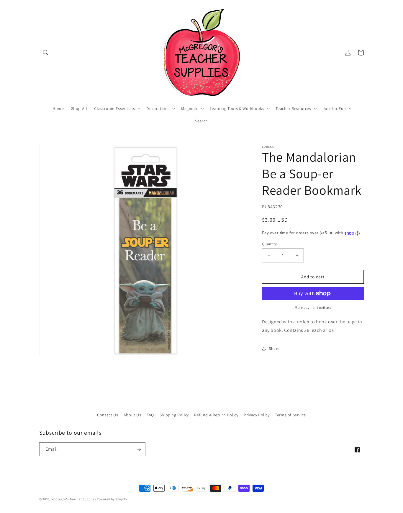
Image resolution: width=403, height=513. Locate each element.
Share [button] (274, 348)
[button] (45, 52)
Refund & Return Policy (216, 415)
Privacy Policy (256, 415)
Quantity (269, 243)
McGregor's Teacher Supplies (73, 499)
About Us (132, 415)
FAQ (150, 415)
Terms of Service (290, 415)
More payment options (313, 307)
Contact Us (107, 415)
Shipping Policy (174, 415)
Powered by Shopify (112, 499)
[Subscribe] (138, 449)
